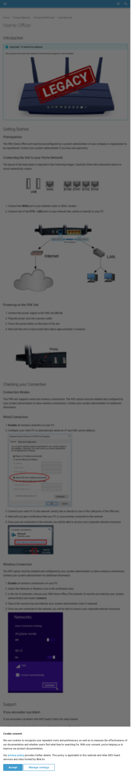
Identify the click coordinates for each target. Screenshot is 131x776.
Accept (13, 767)
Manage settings (39, 767)
